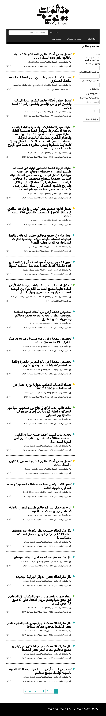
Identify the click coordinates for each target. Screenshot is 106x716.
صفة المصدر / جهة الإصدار (90, 98)
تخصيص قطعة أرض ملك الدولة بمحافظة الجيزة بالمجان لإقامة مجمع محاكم (40, 671)
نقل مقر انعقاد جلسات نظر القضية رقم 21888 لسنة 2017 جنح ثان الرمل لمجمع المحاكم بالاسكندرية (41, 534)
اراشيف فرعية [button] (56, 39)
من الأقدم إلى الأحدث (92, 57)
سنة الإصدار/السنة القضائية (90, 72)
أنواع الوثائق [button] (91, 39)
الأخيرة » (28, 691)
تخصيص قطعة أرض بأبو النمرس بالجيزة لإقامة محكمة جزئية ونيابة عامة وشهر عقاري (41, 363)
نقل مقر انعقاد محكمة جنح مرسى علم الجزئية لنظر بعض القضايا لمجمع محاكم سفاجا (39, 625)
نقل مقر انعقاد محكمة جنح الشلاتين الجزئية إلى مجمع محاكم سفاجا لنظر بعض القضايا (41, 648)
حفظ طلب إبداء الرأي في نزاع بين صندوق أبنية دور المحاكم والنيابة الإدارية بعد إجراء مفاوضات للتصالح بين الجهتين (39, 411)
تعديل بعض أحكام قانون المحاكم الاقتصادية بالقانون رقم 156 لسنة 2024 (42, 56)
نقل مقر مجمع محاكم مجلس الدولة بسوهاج (42, 557)
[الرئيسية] (53, 14)
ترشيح (96, 110)
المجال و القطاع (94, 93)
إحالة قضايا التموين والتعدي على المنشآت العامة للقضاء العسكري (40, 79)
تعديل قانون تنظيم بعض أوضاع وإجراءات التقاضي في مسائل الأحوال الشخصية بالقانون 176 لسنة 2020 (39, 212)
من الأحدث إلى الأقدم (92, 60)
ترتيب (98, 54)
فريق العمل (78, 708)
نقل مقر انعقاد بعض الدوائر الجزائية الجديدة (43, 576)
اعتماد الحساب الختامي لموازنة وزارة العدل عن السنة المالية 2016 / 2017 (42, 386)
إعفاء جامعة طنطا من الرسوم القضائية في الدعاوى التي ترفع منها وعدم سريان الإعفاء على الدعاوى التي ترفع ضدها (39, 600)
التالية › (37, 691)
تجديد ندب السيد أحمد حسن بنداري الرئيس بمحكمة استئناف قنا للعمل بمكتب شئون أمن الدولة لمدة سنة (42, 438)
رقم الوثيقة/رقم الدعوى (91, 80)
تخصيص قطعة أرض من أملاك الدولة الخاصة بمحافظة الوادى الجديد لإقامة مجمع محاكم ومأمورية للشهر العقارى (42, 315)
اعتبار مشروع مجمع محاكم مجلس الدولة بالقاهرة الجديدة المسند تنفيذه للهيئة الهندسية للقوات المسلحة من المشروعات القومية (39, 239)
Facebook (10, 66)
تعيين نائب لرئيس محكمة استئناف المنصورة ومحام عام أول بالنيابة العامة (39, 486)
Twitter (7, 66)
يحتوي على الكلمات (92, 63)
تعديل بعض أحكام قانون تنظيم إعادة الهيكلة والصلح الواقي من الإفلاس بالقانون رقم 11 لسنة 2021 (41, 104)
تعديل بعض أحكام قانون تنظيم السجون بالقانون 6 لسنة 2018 (40, 463)
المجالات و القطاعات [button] (73, 39)
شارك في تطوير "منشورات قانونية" (60, 708)
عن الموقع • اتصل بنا (92, 708)
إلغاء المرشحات (90, 119)
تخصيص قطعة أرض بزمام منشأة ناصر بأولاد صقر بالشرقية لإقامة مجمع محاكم (40, 340)
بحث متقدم (54, 32)
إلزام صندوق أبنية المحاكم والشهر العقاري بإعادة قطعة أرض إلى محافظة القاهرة (40, 509)
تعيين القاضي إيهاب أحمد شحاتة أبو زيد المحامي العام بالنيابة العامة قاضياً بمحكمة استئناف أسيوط (40, 264)
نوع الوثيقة (96, 89)
